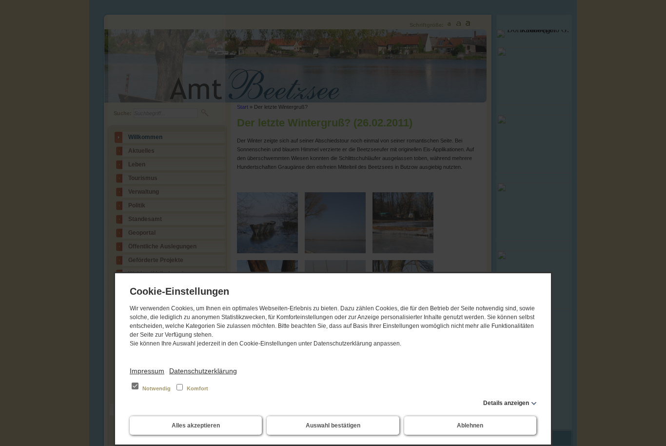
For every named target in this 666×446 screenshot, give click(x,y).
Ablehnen (470, 425)
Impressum (147, 371)
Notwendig (156, 388)
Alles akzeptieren (196, 425)
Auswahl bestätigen (333, 425)
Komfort (196, 388)
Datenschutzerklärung (203, 371)
